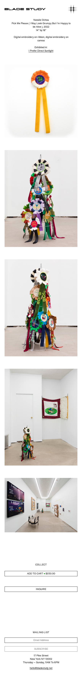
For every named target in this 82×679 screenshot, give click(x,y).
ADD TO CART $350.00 (41, 573)
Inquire (41, 589)
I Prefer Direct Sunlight (41, 50)
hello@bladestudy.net (41, 668)
